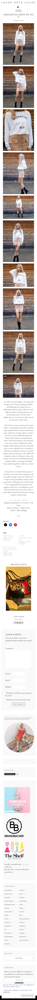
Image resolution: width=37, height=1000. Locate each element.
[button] (18, 7)
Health (6, 919)
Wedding (7, 943)
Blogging (7, 897)
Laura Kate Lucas (18, 2)
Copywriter (25, 864)
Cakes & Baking (8, 901)
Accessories (7, 890)
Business (21, 897)
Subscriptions (8, 936)
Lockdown (7, 926)
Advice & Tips (8, 894)
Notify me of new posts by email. (18, 700)
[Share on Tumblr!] (22, 622)
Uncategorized (23, 940)
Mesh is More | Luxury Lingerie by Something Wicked (10, 549)
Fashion (18, 10)
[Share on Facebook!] (15, 622)
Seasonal (22, 933)
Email (8, 680)
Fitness (21, 908)
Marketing (22, 926)
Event (21, 904)
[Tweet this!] (17, 622)
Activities (21, 890)
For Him (21, 911)
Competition (22, 901)
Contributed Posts (9, 904)
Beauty (21, 894)
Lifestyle (21, 922)
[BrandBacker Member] (14, 837)
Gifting (6, 915)
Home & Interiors (24, 919)
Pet (5, 929)
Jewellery (7, 922)
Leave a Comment (19, 616)
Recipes (21, 929)
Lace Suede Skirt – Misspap (18, 500)
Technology (22, 936)
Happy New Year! (8, 536)
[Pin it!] (20, 622)
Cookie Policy (6, 992)
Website (8, 687)
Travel (6, 940)
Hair (20, 915)
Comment (9, 648)
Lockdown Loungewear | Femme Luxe (25, 538)
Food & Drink (8, 911)
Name (8, 674)
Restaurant (7, 933)
